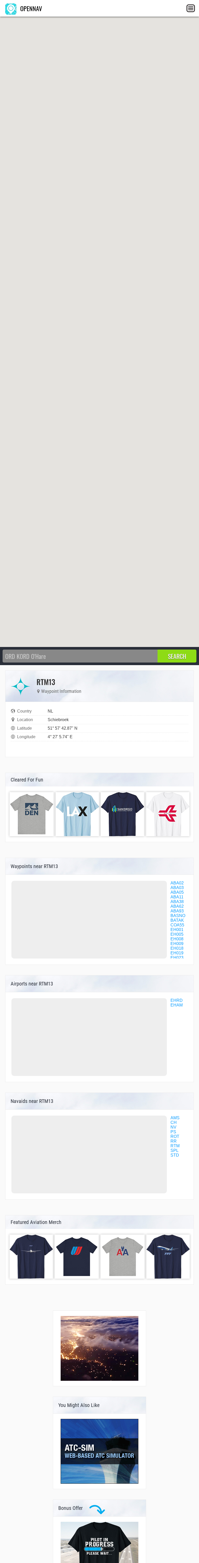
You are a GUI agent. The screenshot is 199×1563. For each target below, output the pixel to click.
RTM (175, 1146)
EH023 (176, 957)
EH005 (176, 934)
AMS (175, 1118)
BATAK (177, 920)
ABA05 (177, 892)
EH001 (176, 929)
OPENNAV (30, 8)
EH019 (176, 953)
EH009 (176, 943)
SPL (174, 1150)
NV (173, 1127)
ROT (174, 1136)
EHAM (176, 1005)
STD (174, 1155)
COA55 (177, 925)
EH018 (176, 948)
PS (173, 1132)
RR (173, 1141)
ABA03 (177, 887)
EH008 (176, 939)
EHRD (176, 1000)
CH (173, 1122)
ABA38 (177, 901)
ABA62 (177, 906)
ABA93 (177, 911)
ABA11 (176, 897)
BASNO (177, 915)
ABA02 (177, 883)
